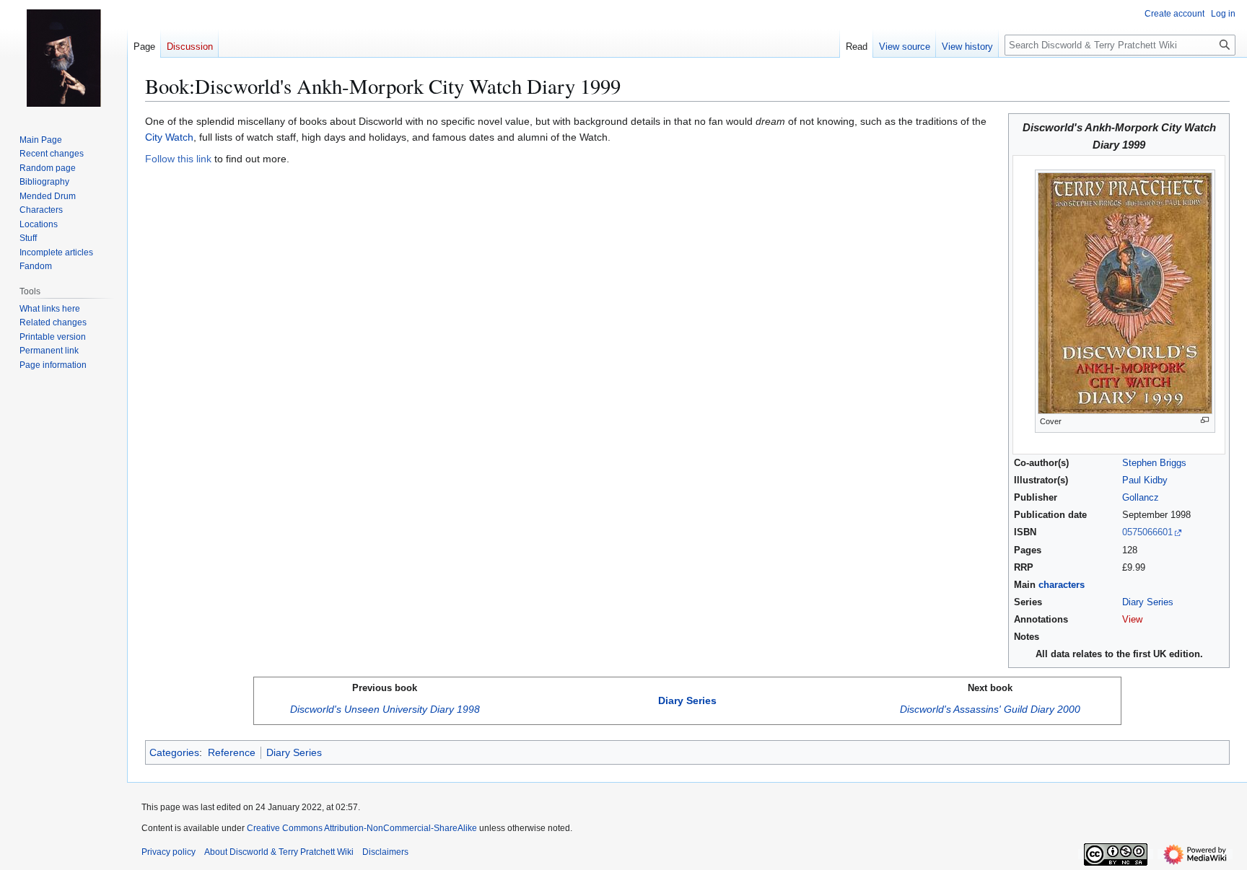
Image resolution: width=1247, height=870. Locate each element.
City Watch (169, 137)
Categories (174, 752)
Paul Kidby (1145, 480)
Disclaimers (385, 852)
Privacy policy (168, 852)
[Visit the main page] (63, 57)
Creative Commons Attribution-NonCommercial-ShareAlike (362, 828)
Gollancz (1140, 498)
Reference (231, 752)
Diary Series (1147, 602)
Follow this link (178, 158)
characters (1061, 585)
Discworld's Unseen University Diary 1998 (385, 709)
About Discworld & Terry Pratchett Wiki (279, 852)
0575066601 (1147, 532)
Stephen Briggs (1154, 463)
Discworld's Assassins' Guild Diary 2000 (990, 709)
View (1132, 620)
